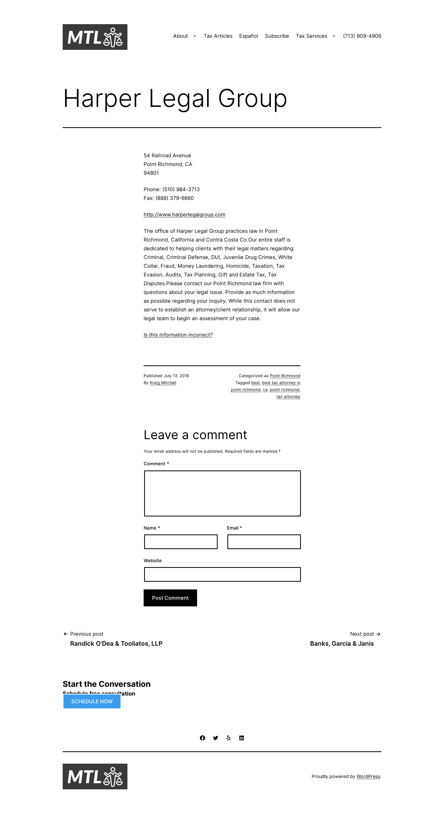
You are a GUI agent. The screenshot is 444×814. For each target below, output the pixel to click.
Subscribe (277, 36)
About (180, 36)
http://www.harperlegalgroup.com (184, 214)
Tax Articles (218, 36)
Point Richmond (285, 375)
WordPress (368, 776)
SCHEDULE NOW (92, 701)
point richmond (284, 389)
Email (234, 528)
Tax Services (311, 36)
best (255, 382)
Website (153, 560)
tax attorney (288, 396)
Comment (156, 463)
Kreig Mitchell (163, 382)
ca (265, 389)
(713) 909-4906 (362, 36)
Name (152, 528)
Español (248, 36)
